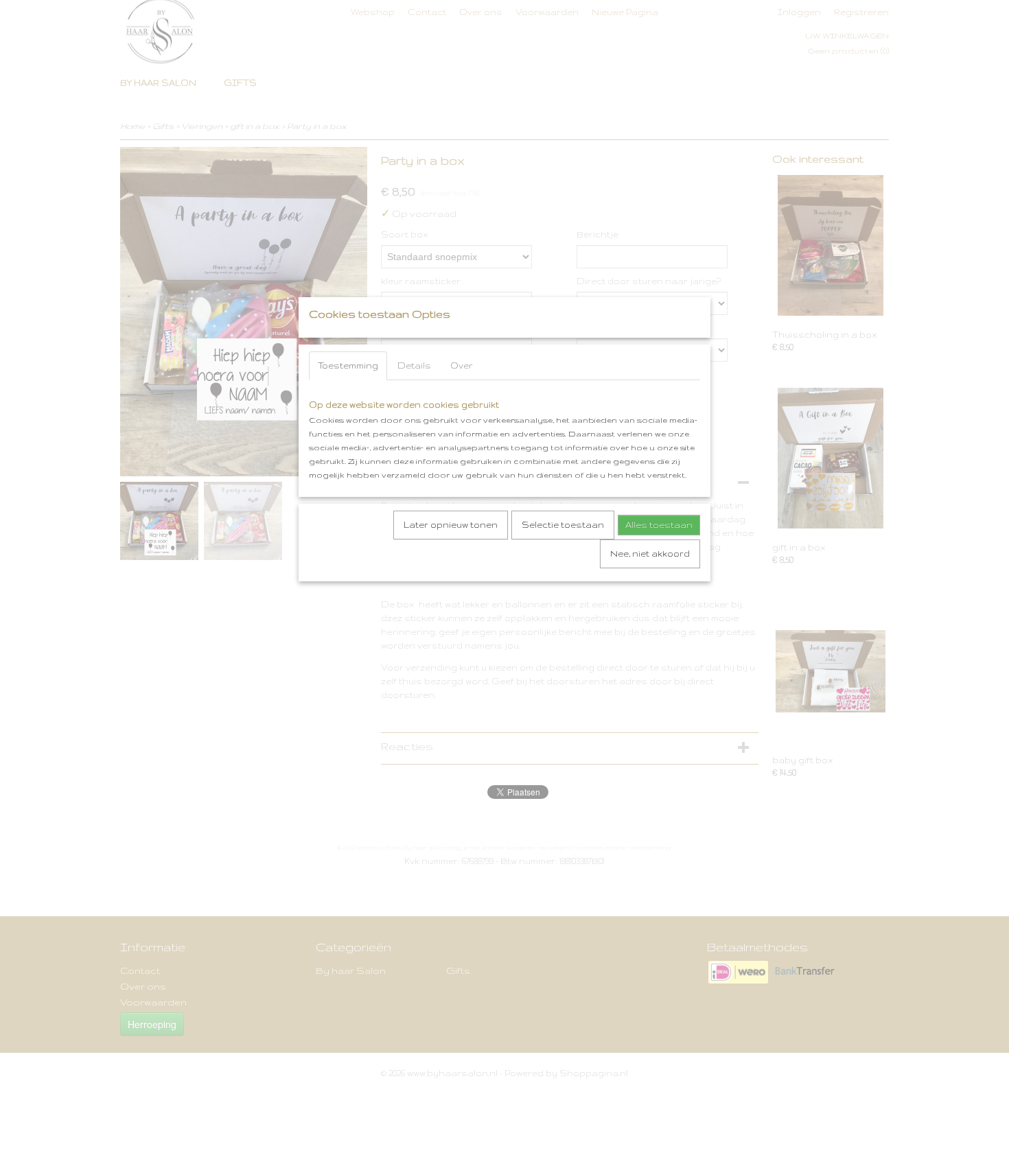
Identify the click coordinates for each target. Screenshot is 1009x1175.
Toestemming (348, 365)
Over (461, 365)
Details (414, 365)
